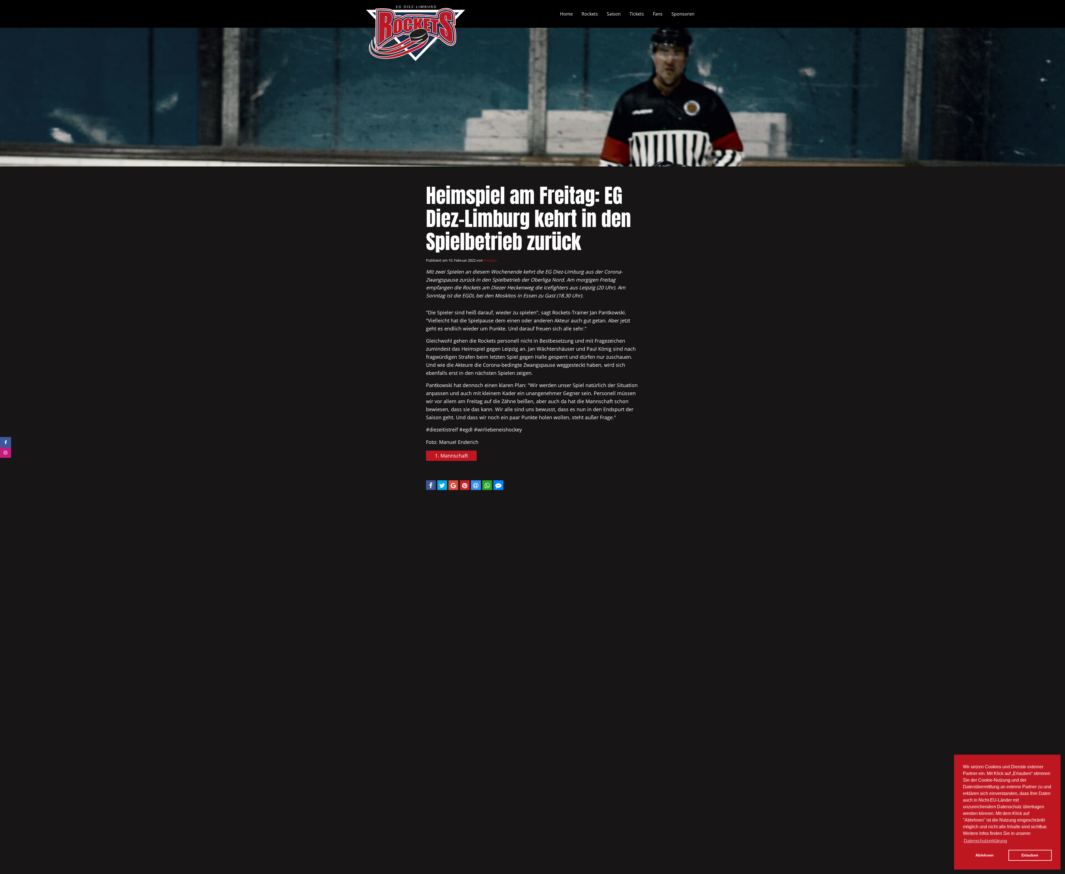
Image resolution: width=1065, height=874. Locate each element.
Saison (614, 13)
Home (566, 13)
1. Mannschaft (451, 455)
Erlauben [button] (1029, 855)
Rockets (590, 13)
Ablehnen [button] (984, 855)
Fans (658, 13)
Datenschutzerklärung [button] (985, 840)
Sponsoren (682, 13)
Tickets (637, 13)
